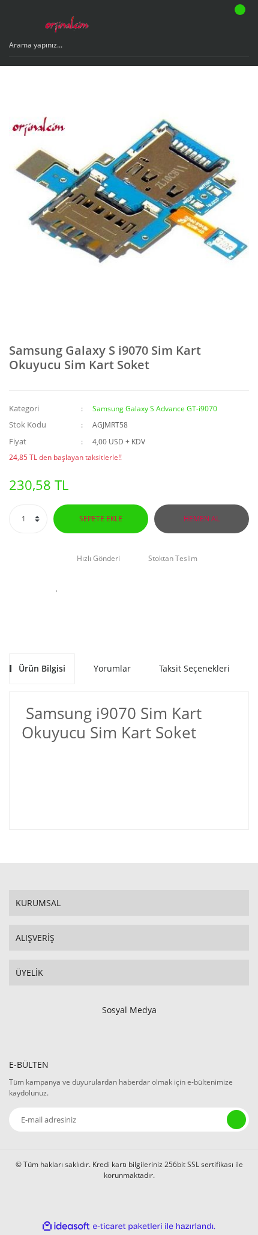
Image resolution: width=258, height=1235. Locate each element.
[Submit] (236, 1119)
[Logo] (67, 21)
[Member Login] (207, 21)
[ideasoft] (66, 1226)
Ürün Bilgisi (42, 668)
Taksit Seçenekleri (194, 668)
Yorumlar (112, 668)
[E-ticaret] (127, 1226)
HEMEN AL (202, 518)
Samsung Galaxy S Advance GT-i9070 (154, 408)
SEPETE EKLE (100, 518)
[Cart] (238, 21)
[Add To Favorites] (57, 587)
